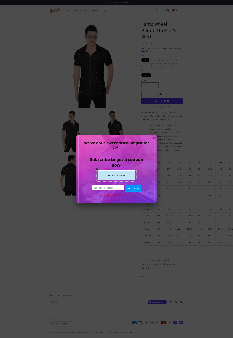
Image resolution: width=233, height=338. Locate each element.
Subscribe (133, 188)
